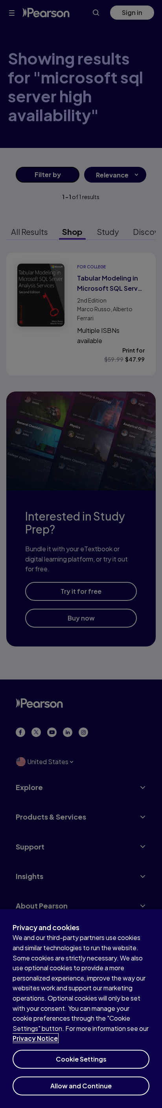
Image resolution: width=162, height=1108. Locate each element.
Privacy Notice (35, 1038)
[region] (81, 1008)
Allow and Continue (81, 1086)
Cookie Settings (81, 1059)
